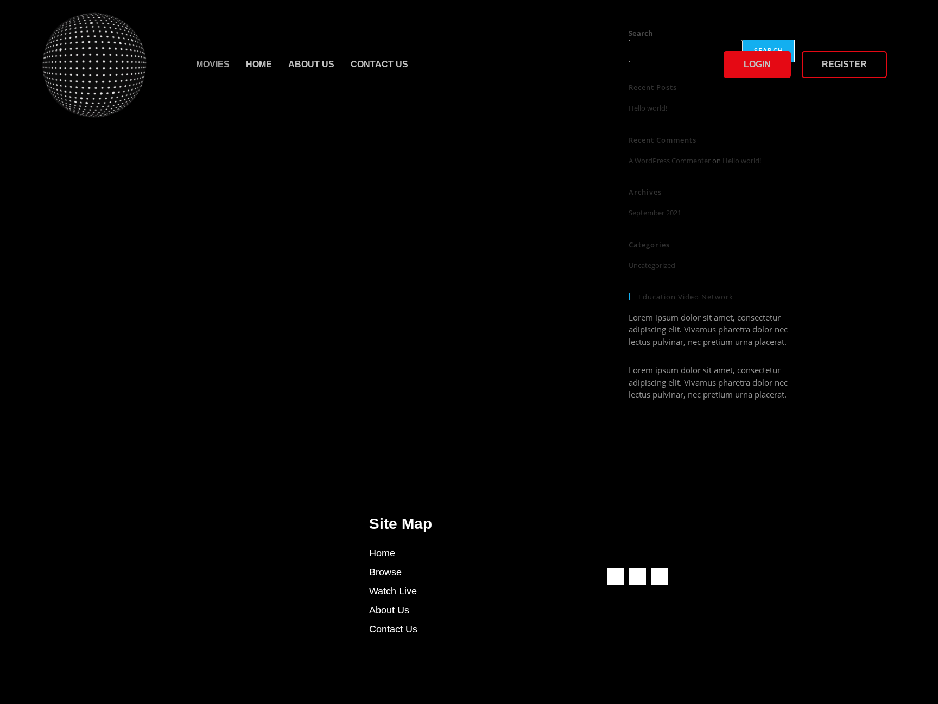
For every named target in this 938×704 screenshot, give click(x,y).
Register (844, 64)
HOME (259, 64)
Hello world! (741, 160)
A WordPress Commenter (670, 160)
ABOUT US (311, 64)
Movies (213, 64)
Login (757, 64)
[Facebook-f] (615, 576)
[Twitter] (637, 576)
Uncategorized (652, 265)
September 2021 (655, 212)
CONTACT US (379, 64)
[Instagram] (659, 576)
